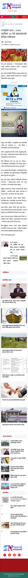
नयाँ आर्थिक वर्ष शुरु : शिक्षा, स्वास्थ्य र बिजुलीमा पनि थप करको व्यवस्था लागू (14, 302)
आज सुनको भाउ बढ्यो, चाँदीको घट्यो (18, 459)
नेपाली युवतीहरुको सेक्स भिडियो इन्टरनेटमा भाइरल (18, 533)
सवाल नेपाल (7, 42)
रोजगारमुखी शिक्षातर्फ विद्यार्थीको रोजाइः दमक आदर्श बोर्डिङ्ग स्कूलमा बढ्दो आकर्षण (13, 326)
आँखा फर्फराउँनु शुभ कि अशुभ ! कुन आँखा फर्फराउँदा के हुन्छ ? (18, 524)
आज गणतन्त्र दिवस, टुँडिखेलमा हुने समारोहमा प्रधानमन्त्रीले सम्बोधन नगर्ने (18, 486)
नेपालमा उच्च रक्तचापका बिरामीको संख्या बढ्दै (13, 400)
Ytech (18, 576)
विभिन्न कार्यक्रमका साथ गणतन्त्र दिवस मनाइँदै (18, 476)
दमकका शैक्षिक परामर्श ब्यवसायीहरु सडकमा (16, 442)
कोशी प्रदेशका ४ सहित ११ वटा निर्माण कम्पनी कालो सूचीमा (13, 376)
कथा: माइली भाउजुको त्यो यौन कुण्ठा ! (17, 507)
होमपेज (3, 22)
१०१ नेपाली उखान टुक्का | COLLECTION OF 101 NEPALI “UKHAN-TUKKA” (18, 499)
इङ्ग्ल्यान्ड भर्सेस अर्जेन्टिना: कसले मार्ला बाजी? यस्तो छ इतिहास (17, 469)
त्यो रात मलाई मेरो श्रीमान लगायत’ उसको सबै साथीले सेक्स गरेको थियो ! (18, 516)
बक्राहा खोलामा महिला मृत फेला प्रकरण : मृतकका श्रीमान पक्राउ (12, 351)
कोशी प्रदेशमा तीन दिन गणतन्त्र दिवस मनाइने (13, 425)
